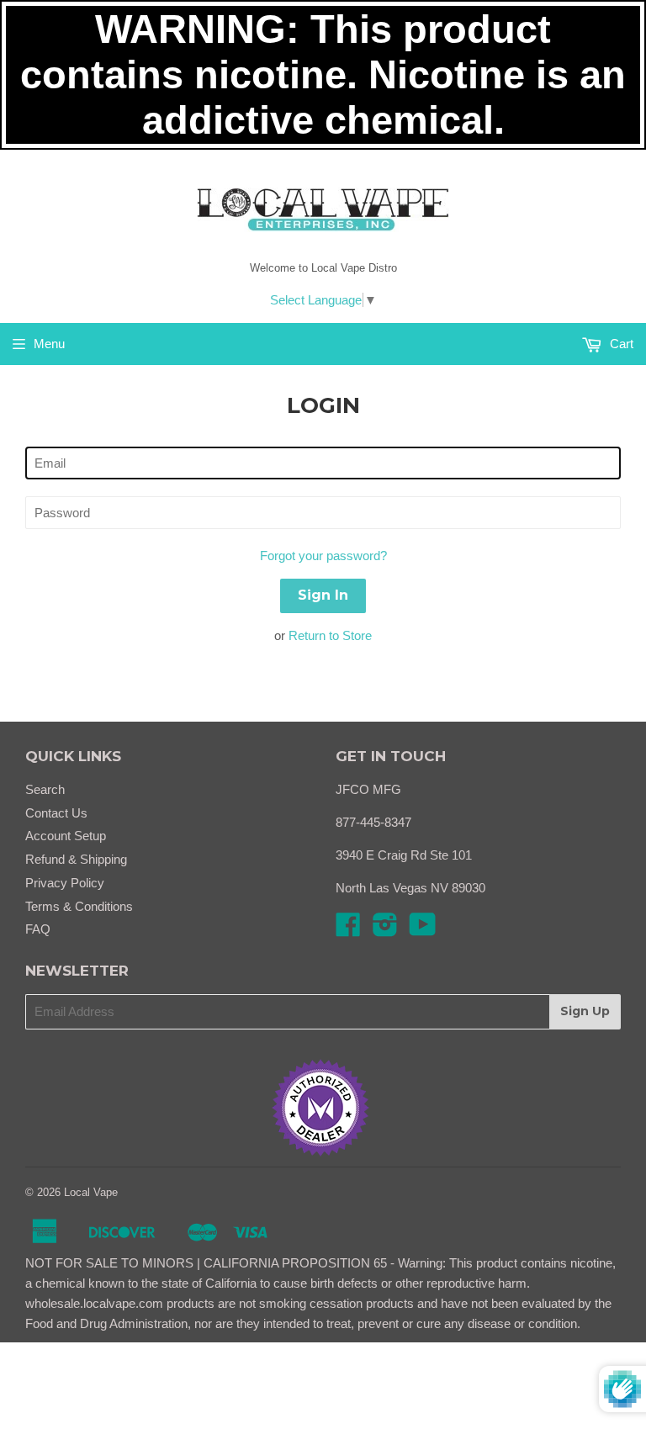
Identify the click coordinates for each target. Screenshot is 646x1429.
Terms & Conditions (79, 906)
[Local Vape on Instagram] (385, 930)
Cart (619, 343)
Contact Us (56, 813)
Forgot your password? (323, 555)
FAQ (37, 929)
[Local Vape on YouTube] (423, 930)
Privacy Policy (64, 883)
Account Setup (65, 835)
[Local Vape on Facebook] (348, 930)
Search (45, 789)
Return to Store (330, 635)
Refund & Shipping (76, 859)
